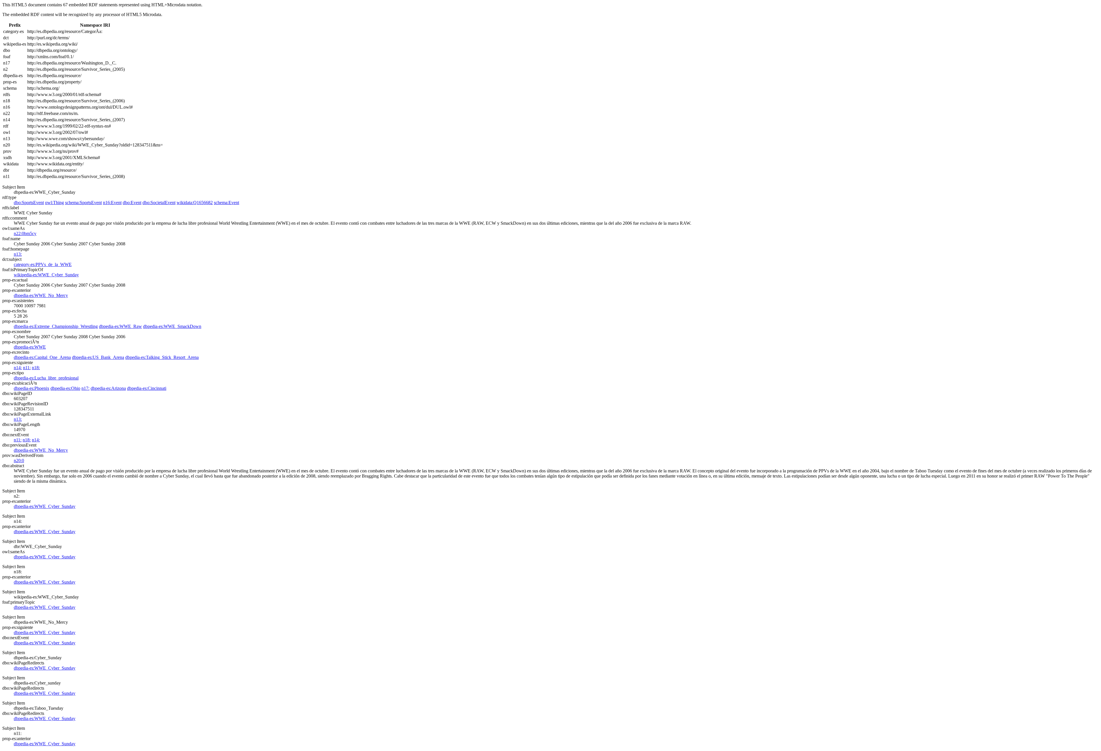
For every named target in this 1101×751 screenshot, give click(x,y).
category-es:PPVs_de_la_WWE (43, 264)
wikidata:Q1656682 (195, 202)
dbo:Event (132, 202)
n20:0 (19, 460)
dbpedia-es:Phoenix (31, 388)
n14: (18, 367)
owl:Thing (54, 202)
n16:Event (112, 202)
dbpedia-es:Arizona (108, 388)
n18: (36, 367)
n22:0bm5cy (25, 233)
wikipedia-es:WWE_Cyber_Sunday (46, 274)
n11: (27, 367)
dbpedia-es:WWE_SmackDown (172, 326)
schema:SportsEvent (83, 202)
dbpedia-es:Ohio (65, 388)
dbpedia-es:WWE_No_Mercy (41, 295)
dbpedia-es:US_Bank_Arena (98, 357)
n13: (18, 254)
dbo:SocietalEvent (158, 202)
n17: (85, 388)
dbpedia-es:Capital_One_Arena (42, 357)
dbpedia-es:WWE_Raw (120, 326)
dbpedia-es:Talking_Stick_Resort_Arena (162, 357)
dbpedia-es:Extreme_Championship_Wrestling (56, 326)
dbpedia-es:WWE (30, 347)
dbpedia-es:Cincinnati (146, 388)
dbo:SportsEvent (29, 202)
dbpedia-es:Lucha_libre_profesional (46, 378)
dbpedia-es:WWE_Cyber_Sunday (44, 506)
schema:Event (226, 202)
